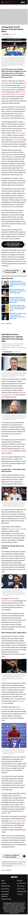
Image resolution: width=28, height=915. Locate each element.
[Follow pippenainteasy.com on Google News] (24, 271)
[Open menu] (2, 2)
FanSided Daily (5, 886)
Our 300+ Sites (21, 883)
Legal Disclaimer (22, 891)
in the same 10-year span (15, 529)
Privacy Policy (5, 889)
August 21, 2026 (5, 813)
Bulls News (8, 323)
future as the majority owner (17, 821)
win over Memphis (18, 139)
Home (2, 323)
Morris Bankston (7, 351)
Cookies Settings (6, 899)
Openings (20, 880)
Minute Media (8, 902)
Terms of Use (21, 889)
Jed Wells (5, 34)
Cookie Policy (5, 891)
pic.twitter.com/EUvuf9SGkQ (16, 809)
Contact (3, 883)
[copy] (11, 37)
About (3, 880)
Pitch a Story (20, 886)
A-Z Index (20, 894)
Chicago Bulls (8, 83)
